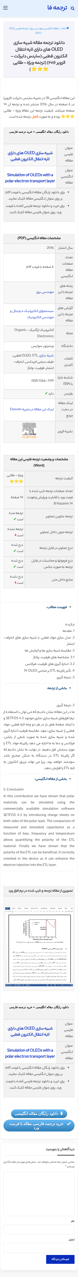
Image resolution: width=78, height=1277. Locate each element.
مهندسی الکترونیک (40, 317)
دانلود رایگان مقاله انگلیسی (36, 1113)
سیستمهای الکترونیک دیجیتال (33, 311)
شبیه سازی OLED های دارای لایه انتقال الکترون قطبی (30, 156)
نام (73, 1221)
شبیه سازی (46, 356)
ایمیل (72, 1240)
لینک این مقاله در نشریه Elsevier (32, 409)
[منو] (5, 10)
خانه (64, 29)
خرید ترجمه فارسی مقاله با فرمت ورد (36, 1125)
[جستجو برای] (72, 10)
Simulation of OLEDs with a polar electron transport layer (30, 178)
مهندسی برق (45, 292)
